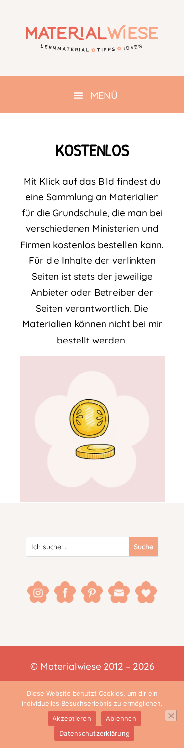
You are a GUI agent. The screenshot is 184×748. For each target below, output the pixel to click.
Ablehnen (121, 718)
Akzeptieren (72, 718)
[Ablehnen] (171, 715)
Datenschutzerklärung (94, 733)
